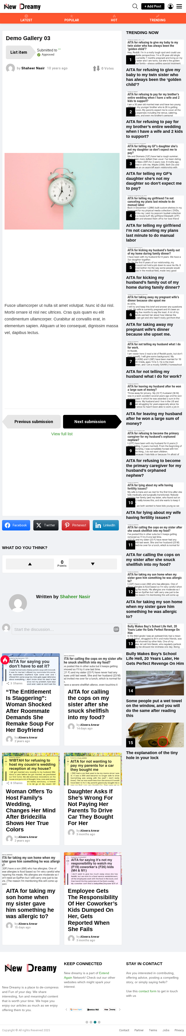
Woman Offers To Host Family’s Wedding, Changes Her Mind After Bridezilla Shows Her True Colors (31, 810)
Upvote (30, 564)
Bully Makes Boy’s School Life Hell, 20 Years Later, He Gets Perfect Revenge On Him (155, 658)
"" (59, 50)
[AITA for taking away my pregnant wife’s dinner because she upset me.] (155, 306)
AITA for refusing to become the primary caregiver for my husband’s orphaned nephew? (153, 468)
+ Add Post (152, 6)
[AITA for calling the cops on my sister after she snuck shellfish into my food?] (93, 669)
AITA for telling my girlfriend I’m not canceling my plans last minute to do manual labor (153, 232)
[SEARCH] (135, 6)
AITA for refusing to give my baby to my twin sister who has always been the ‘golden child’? (153, 77)
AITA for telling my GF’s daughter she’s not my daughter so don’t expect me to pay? (154, 181)
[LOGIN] (170, 6)
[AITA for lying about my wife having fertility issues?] (155, 494)
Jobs (165, 1030)
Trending (157, 20)
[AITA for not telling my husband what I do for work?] (155, 353)
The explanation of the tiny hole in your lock (152, 755)
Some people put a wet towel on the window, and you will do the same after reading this (154, 708)
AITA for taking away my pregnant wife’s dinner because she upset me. (149, 329)
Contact (124, 1030)
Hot (114, 20)
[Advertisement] (62, 116)
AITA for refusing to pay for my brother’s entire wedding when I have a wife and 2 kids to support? (154, 129)
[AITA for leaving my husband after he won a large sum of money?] (155, 396)
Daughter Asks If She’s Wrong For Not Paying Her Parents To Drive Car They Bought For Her (90, 807)
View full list (62, 434)
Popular (71, 20)
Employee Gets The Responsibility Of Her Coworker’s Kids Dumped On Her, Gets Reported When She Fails (93, 910)
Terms (153, 1030)
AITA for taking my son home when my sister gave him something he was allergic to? (30, 904)
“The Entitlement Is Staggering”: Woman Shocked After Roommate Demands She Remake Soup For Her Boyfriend (30, 710)
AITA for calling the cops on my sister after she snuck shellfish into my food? (88, 704)
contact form (147, 991)
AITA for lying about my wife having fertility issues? (153, 515)
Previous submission (34, 421)
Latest (26, 20)
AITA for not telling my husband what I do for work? (154, 374)
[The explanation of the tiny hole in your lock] (155, 735)
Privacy (179, 1030)
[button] (87, 1022)
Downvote (93, 564)
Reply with (116, 629)
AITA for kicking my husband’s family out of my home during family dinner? (153, 282)
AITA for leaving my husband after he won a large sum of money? (154, 418)
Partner (139, 1030)
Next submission (90, 421)
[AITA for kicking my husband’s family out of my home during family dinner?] (155, 259)
